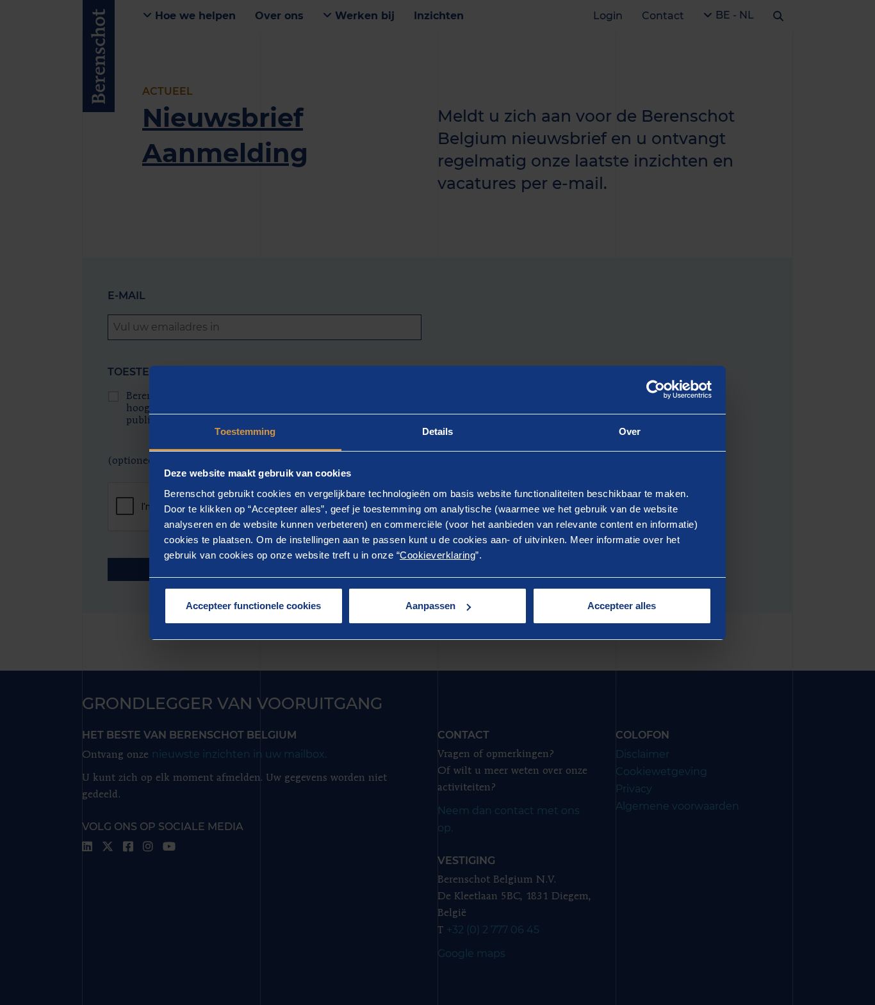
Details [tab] (438, 431)
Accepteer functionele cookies (253, 605)
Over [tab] (630, 431)
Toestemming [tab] (245, 431)
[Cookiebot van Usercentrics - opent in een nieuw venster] (656, 389)
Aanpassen (430, 605)
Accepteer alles (621, 605)
